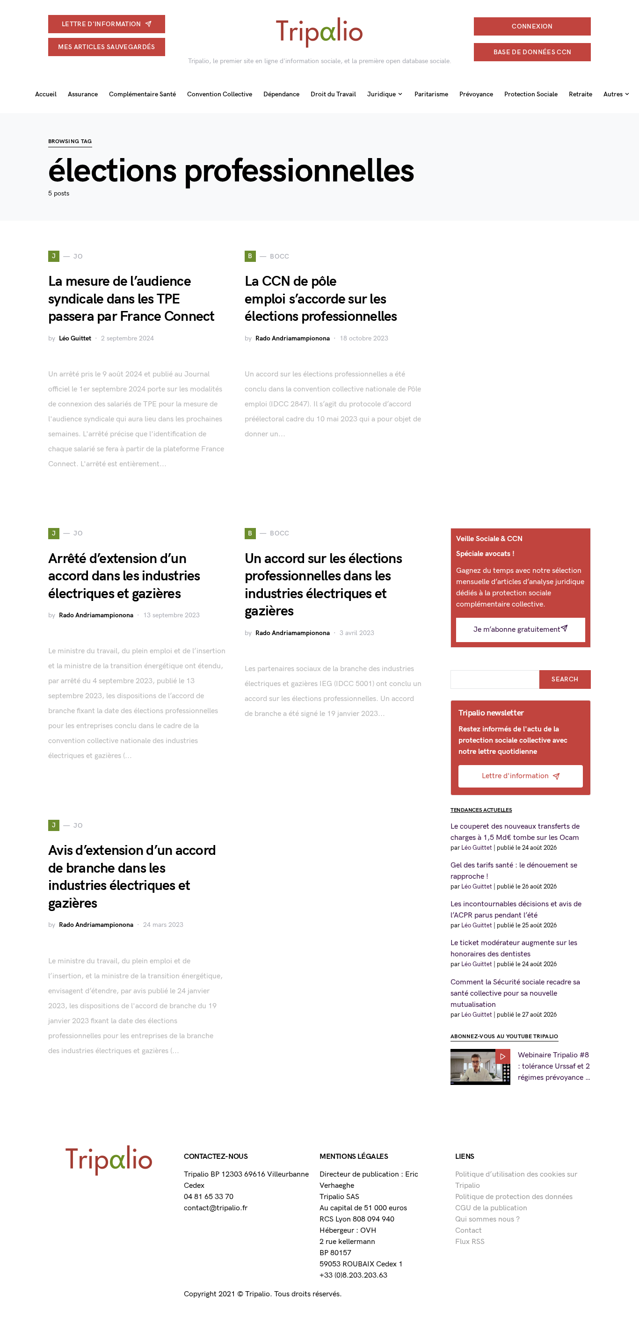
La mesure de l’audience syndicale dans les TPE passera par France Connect (131, 299)
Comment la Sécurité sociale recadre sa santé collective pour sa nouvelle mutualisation (515, 993)
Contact (468, 1230)
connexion (532, 26)
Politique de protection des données (514, 1197)
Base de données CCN (533, 52)
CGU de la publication (491, 1208)
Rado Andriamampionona (292, 338)
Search (565, 679)
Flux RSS (470, 1241)
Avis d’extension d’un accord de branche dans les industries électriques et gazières (132, 877)
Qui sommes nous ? (487, 1219)
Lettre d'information (101, 24)
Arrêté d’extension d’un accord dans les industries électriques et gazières (124, 576)
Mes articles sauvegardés (106, 47)
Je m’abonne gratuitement (516, 629)
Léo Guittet (75, 338)
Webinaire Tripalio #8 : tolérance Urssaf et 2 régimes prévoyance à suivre (554, 1067)
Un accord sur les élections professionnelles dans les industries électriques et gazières (323, 585)
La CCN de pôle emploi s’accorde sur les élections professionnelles (321, 299)
